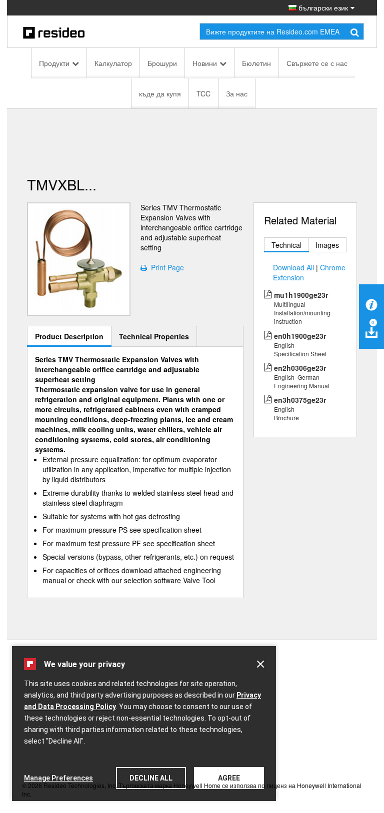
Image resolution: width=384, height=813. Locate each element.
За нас (237, 93)
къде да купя (160, 93)
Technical (287, 245)
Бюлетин (256, 63)
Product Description (69, 336)
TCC (203, 93)
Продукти (54, 63)
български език (322, 7)
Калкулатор (113, 63)
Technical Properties (154, 336)
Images (327, 245)
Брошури (162, 63)
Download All (293, 267)
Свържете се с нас (317, 63)
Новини (204, 63)
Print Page (165, 267)
